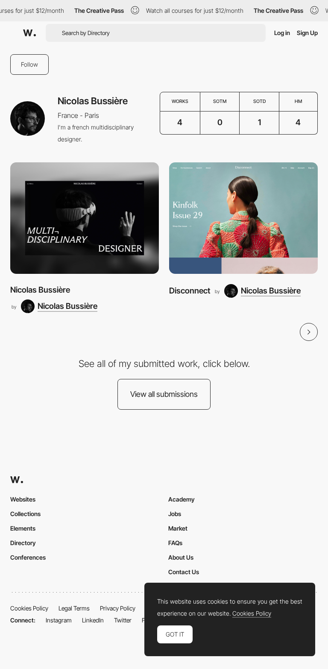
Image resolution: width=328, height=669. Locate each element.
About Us (180, 557)
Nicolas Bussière (40, 290)
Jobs (174, 513)
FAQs (175, 542)
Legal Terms (74, 608)
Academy (181, 499)
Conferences (28, 557)
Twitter (123, 620)
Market (177, 528)
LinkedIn (93, 620)
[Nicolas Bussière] (84, 218)
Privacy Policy (117, 608)
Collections (25, 513)
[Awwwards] (29, 32)
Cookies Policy (29, 608)
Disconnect (189, 291)
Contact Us (183, 571)
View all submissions (164, 394)
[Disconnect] (243, 218)
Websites (22, 499)
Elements (22, 528)
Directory (23, 542)
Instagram (59, 620)
